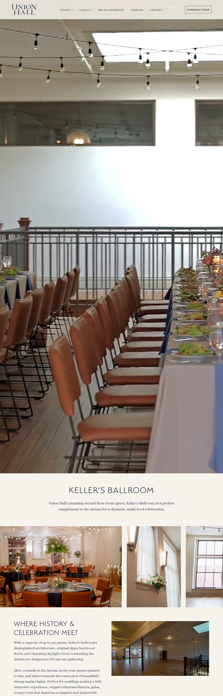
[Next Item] (216, 567)
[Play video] (160, 648)
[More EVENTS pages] (72, 9)
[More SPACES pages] (91, 9)
